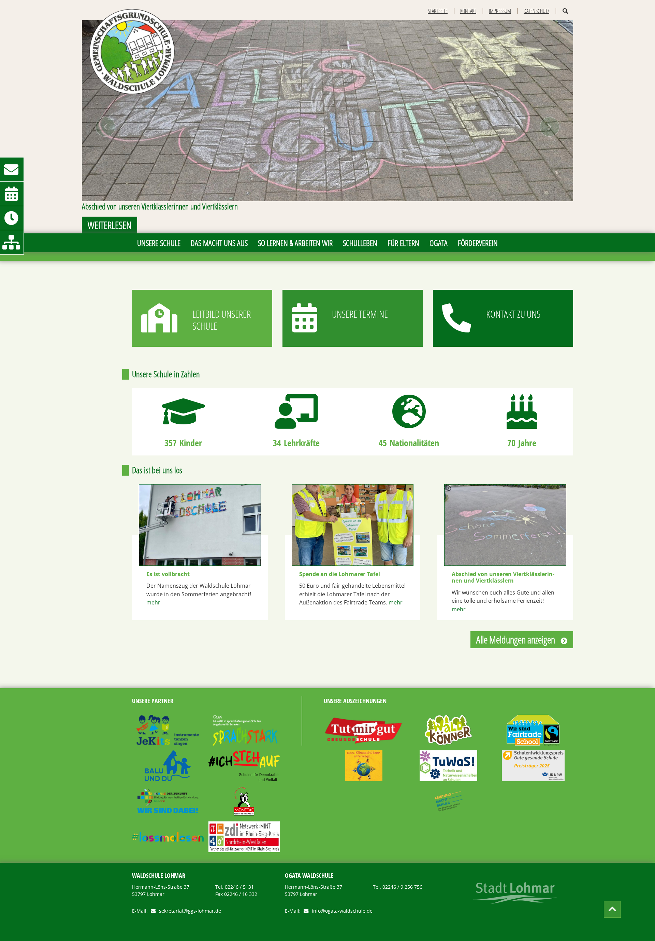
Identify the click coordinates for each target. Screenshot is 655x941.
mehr (153, 602)
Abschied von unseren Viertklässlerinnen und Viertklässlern (503, 577)
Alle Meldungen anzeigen (515, 639)
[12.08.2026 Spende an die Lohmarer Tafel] (353, 525)
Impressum (500, 11)
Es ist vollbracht (168, 574)
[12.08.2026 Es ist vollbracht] (200, 525)
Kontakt (468, 11)
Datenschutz (536, 11)
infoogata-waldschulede (342, 911)
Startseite (438, 11)
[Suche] (565, 11)
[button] (105, 126)
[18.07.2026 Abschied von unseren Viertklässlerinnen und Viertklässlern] (505, 525)
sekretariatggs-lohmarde (190, 911)
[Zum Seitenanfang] (612, 909)
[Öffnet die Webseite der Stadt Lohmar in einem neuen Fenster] (515, 893)
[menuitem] (159, 242)
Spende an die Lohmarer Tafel (339, 574)
